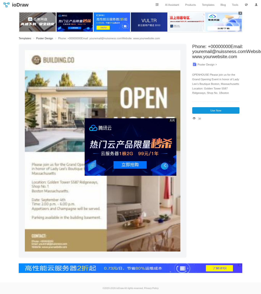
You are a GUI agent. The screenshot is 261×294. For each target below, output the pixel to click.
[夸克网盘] (223, 22)
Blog (223, 4)
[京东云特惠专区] (186, 22)
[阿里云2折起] (111, 22)
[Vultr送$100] (149, 22)
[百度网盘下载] (37, 22)
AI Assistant (172, 4)
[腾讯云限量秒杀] (74, 22)
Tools (235, 4)
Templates (208, 4)
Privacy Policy (151, 288)
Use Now (215, 110)
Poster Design (44, 38)
